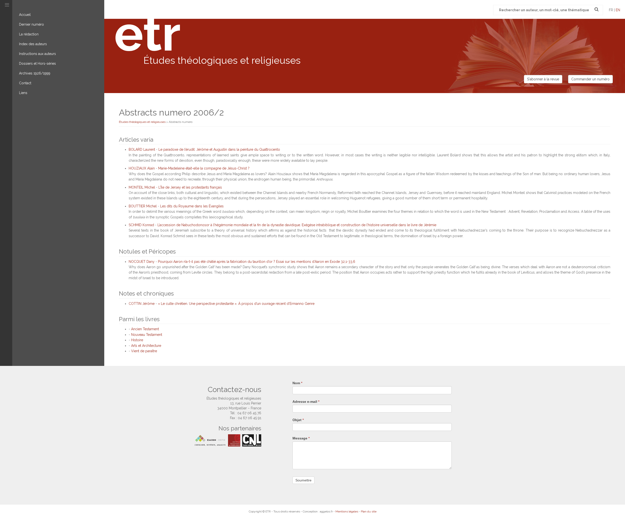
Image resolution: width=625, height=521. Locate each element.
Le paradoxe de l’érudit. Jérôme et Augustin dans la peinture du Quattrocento (219, 149)
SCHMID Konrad (141, 225)
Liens (23, 93)
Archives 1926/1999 (34, 73)
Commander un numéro (590, 79)
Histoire (137, 340)
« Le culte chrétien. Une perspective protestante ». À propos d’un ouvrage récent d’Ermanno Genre (236, 304)
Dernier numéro (31, 24)
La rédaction (29, 34)
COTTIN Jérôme (142, 304)
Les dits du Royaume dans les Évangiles (192, 206)
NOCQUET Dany (142, 262)
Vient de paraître (144, 351)
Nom (297, 383)
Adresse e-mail (305, 402)
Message (301, 438)
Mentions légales (346, 511)
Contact (25, 83)
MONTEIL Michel (142, 187)
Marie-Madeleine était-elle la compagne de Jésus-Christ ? (204, 168)
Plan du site (368, 511)
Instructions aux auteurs (37, 54)
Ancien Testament (145, 329)
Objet (298, 420)
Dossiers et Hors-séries (37, 63)
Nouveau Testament (146, 335)
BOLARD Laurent (142, 149)
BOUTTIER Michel (143, 206)
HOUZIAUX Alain (142, 168)
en (618, 10)
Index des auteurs (33, 44)
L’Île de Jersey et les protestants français (190, 187)
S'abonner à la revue (543, 79)
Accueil (25, 15)
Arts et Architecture (146, 346)
